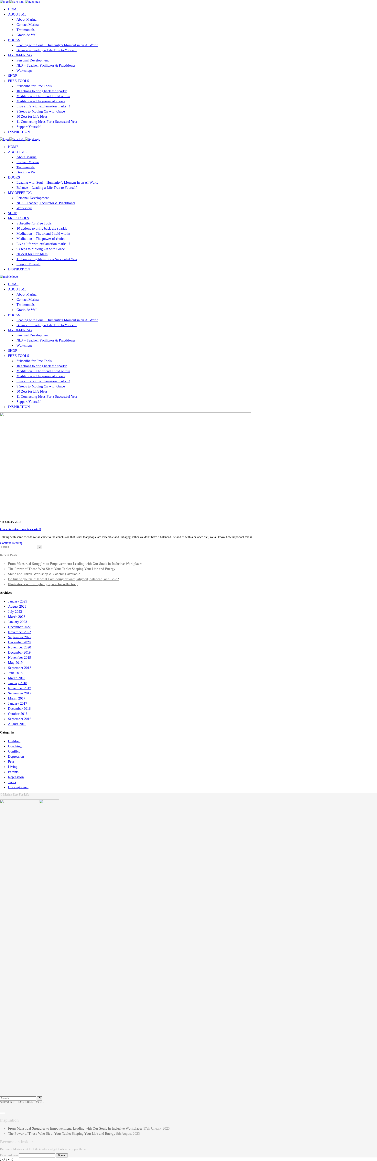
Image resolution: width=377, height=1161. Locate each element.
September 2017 (19, 693)
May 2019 (15, 663)
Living (12, 767)
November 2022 (19, 632)
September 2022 (19, 637)
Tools (12, 782)
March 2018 (16, 678)
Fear (11, 762)
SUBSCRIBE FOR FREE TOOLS (22, 1102)
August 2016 (17, 724)
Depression (16, 756)
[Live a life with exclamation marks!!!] (125, 518)
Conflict (14, 751)
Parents (13, 772)
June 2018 (15, 673)
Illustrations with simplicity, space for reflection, (43, 584)
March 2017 (16, 698)
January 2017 (17, 703)
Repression (16, 777)
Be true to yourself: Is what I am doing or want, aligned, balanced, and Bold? (63, 579)
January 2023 (17, 622)
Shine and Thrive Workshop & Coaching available (44, 574)
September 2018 (19, 668)
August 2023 (17, 606)
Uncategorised (18, 787)
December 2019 (19, 652)
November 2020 (19, 647)
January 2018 (17, 683)
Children (14, 741)
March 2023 (16, 617)
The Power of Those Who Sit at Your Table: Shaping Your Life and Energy (61, 569)
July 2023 (15, 611)
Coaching (15, 746)
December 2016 (19, 709)
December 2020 (19, 642)
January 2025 (17, 601)
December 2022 (19, 627)
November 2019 (19, 657)
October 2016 (17, 714)
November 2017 (19, 688)
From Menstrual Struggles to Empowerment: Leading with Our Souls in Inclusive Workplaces (75, 564)
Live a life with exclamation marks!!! (20, 529)
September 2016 (19, 719)
